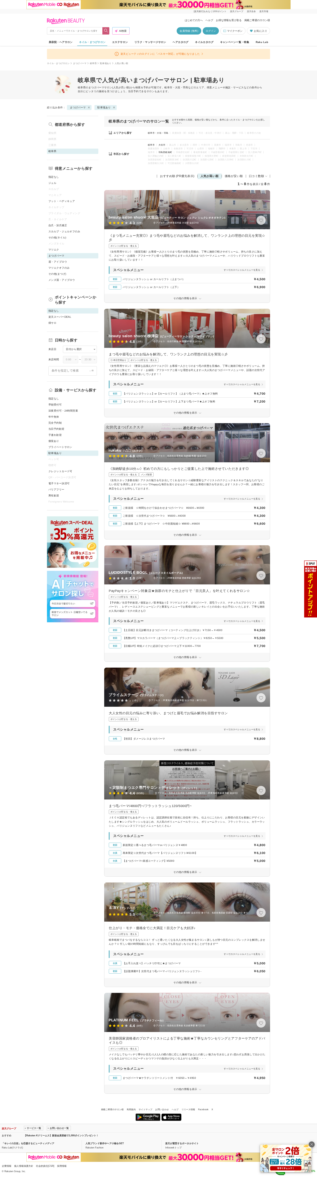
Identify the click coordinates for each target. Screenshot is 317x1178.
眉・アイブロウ (57, 261)
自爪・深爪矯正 (57, 225)
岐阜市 (151, 145)
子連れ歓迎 (55, 434)
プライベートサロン (60, 447)
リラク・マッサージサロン (150, 42)
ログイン (211, 30)
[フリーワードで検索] (106, 31)
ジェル (52, 182)
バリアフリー (56, 489)
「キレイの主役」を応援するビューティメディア (28, 1143)
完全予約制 (55, 422)
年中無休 (53, 416)
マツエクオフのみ (59, 267)
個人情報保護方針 (23, 1166)
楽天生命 (251, 11)
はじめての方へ (194, 20)
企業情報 (6, 1166)
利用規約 (131, 1109)
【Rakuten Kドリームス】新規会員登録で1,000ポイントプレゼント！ (61, 1135)
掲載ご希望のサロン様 (257, 20)
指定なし (53, 176)
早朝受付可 (55, 404)
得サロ (52, 322)
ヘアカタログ (181, 42)
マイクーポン (235, 30)
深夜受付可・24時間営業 (63, 410)
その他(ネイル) (57, 237)
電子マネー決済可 (59, 483)
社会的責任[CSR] (45, 1166)
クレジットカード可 (60, 471)
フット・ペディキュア (61, 201)
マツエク (53, 249)
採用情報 (62, 1166)
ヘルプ (209, 20)
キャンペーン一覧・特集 (234, 42)
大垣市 (161, 145)
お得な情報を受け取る (229, 20)
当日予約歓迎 (56, 428)
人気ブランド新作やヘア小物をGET (104, 1143)
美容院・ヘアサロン (61, 42)
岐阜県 (93, 63)
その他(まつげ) (57, 273)
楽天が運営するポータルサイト (182, 1143)
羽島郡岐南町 (165, 152)
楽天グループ (236, 11)
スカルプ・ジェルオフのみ (64, 231)
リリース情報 (188, 1109)
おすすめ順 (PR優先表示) (177, 176)
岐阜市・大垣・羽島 (158, 133)
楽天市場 (263, 11)
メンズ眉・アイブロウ (61, 279)
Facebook (203, 1109)
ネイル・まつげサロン (92, 42)
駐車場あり (105, 63)
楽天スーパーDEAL (59, 316)
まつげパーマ (80, 63)
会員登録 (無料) (189, 30)
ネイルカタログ (204, 42)
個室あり (53, 441)
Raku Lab (262, 42)
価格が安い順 (234, 176)
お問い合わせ (162, 1109)
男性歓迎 (53, 495)
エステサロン (120, 42)
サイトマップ (145, 1109)
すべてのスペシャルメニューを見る (242, 270)
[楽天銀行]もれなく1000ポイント (210, 11)
